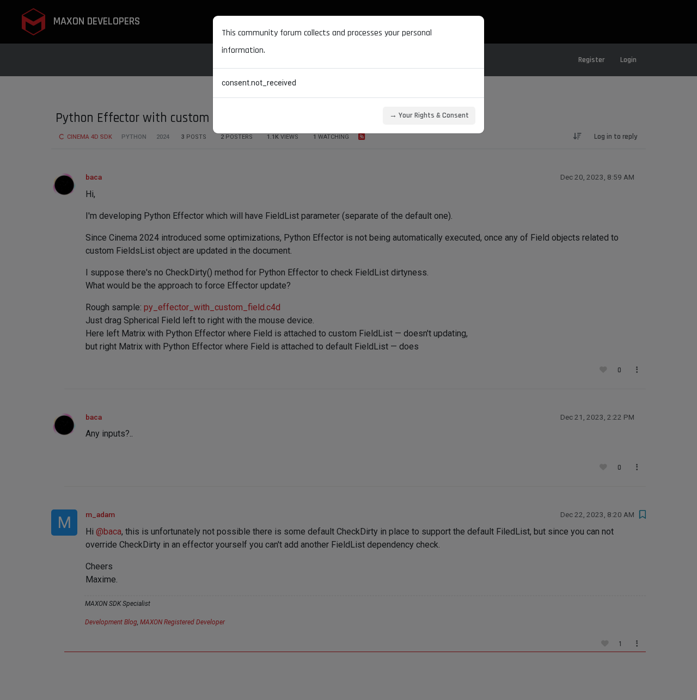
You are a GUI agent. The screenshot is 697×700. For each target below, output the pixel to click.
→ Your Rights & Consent (429, 115)
